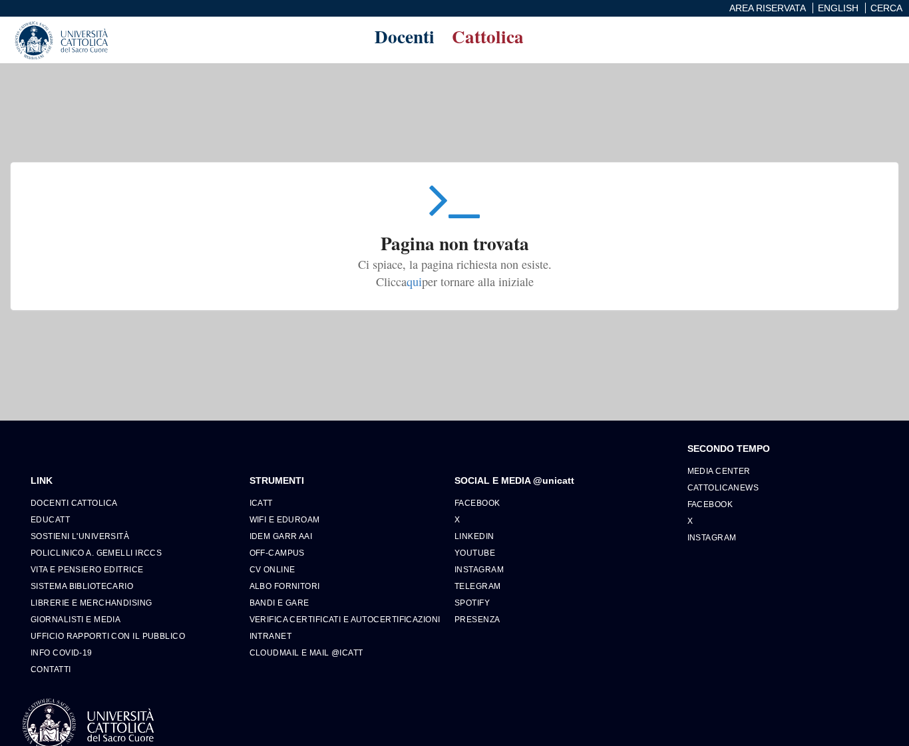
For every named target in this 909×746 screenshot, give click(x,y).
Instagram (479, 569)
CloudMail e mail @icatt (306, 652)
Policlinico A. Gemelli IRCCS (96, 552)
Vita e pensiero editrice (87, 569)
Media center (719, 470)
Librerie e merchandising (91, 602)
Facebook (477, 502)
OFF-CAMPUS (277, 552)
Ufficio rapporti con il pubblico (108, 636)
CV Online (272, 569)
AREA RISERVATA (767, 8)
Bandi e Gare (279, 602)
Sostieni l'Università (80, 536)
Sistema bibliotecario (82, 586)
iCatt (261, 502)
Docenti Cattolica (74, 502)
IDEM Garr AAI (281, 536)
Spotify (472, 602)
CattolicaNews (723, 487)
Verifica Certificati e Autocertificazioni (345, 619)
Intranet (271, 636)
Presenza (477, 619)
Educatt (50, 519)
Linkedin (474, 536)
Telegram (477, 586)
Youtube (474, 552)
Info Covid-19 (61, 652)
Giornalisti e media (75, 619)
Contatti (51, 669)
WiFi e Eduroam (285, 519)
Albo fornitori (285, 586)
